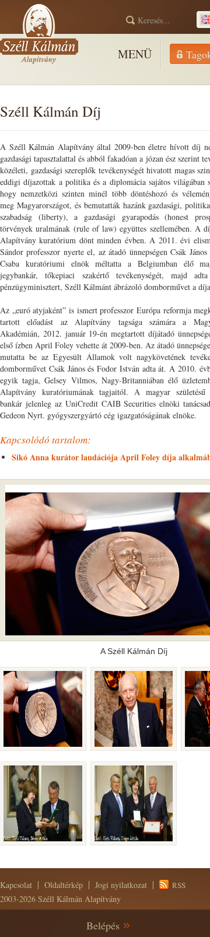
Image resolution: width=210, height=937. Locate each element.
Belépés (103, 925)
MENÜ (135, 54)
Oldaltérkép (63, 884)
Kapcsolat (16, 884)
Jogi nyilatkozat (121, 884)
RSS (179, 885)
